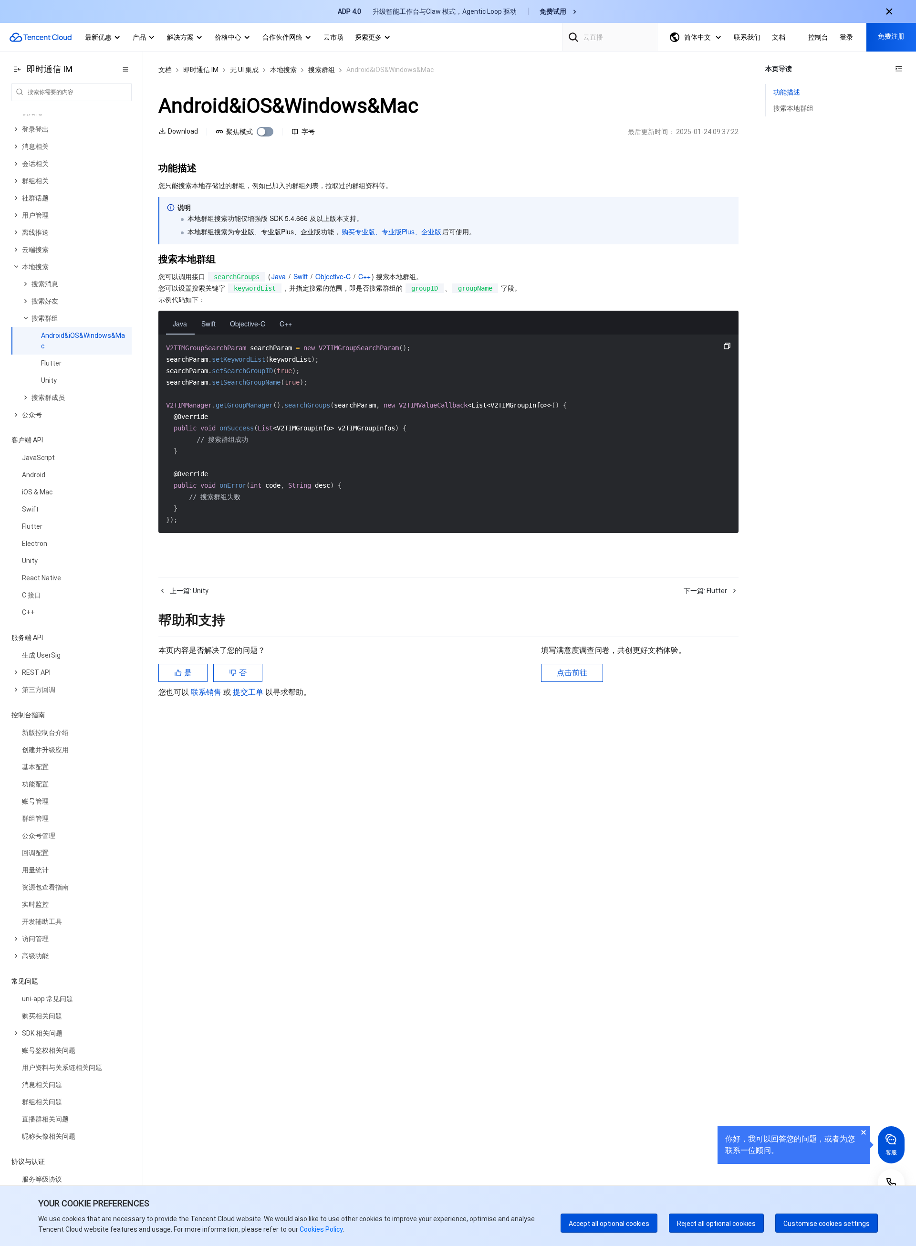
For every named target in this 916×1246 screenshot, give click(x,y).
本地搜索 (283, 69)
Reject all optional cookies (716, 1223)
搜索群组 (321, 69)
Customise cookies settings (826, 1223)
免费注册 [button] (891, 36)
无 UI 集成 (244, 69)
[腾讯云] (41, 37)
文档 (165, 69)
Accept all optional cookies (609, 1223)
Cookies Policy (320, 1229)
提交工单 (249, 692)
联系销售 (207, 692)
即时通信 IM (201, 69)
